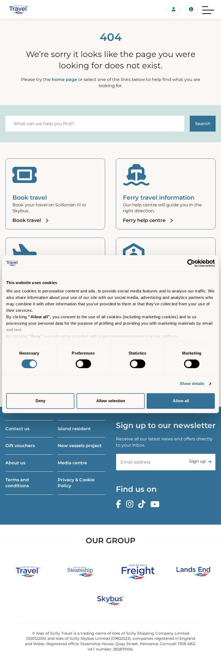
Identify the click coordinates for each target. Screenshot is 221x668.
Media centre (72, 462)
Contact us (17, 428)
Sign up (197, 461)
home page (64, 79)
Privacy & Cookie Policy (76, 482)
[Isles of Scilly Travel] (36, 9)
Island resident (74, 428)
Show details (192, 383)
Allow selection (110, 400)
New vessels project (80, 445)
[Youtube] (156, 504)
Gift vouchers (20, 445)
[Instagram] (131, 504)
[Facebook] (120, 504)
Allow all (181, 400)
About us (15, 462)
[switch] (83, 364)
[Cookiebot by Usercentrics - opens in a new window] (191, 263)
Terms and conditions (17, 482)
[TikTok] (143, 504)
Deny (40, 400)
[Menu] (208, 9)
